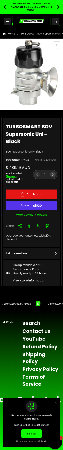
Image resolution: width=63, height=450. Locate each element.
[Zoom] (56, 44)
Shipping (11, 176)
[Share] (19, 225)
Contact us (36, 331)
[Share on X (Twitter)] (38, 225)
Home (11, 33)
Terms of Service (33, 380)
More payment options (31, 214)
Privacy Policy (40, 369)
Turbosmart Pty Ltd (17, 160)
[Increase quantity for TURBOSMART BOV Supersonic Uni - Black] (53, 174)
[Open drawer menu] (8, 21)
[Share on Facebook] (29, 225)
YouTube (34, 339)
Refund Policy (39, 346)
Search (31, 323)
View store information (29, 280)
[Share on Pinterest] (47, 225)
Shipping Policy (33, 358)
